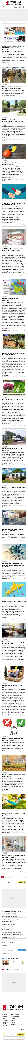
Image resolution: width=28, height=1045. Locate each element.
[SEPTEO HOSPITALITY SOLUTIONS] (14, 962)
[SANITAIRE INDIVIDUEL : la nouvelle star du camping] (14, 437)
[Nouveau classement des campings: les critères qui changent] (14, 589)
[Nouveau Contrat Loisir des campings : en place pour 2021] (14, 630)
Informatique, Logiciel (8, 937)
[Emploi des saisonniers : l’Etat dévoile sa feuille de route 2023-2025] (14, 34)
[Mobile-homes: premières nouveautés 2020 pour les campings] (14, 844)
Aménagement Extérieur (9, 913)
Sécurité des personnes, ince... (11, 940)
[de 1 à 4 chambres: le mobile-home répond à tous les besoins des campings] (14, 237)
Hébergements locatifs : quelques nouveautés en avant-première (12, 87)
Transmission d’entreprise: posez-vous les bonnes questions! (14, 203)
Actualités (5, 1014)
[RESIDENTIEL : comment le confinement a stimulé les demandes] (14, 475)
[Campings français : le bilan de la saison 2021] (14, 287)
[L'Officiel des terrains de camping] (14, 3)
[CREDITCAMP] (22, 962)
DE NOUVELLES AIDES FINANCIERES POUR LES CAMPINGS (12, 529)
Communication (6, 921)
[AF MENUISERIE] (5, 962)
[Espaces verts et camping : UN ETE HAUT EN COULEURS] (14, 387)
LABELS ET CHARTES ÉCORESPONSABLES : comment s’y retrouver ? (12, 121)
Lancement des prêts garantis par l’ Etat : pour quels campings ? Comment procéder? (13, 565)
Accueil (2, 22)
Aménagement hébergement (10, 916)
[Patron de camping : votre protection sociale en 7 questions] (14, 727)
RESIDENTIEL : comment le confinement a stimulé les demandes (14, 488)
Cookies (13, 1022)
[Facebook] (21, 1030)
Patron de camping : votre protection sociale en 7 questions (13, 739)
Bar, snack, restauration (9, 919)
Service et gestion (7, 942)
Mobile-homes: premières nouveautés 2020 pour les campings (13, 856)
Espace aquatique (7, 924)
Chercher (22, 950)
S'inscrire (22, 882)
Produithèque (6, 1025)
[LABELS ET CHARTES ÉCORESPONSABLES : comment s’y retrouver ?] (14, 108)
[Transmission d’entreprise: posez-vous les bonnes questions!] (14, 191)
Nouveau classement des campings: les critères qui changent (14, 602)
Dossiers (5, 1016)
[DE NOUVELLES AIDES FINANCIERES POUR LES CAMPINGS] (14, 517)
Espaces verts (6, 929)
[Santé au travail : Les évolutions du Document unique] (14, 151)
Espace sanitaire (7, 927)
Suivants (23, 877)
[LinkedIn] (23, 1030)
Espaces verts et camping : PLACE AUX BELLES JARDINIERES (13, 353)
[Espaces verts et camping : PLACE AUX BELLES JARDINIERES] (14, 341)
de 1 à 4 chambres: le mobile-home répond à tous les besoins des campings (12, 250)
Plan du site (13, 1024)
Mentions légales (15, 1014)
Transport (5, 945)
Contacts (13, 1020)
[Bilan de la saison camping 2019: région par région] (14, 801)
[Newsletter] (16, 7)
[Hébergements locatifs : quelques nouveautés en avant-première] (14, 75)
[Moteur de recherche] (23, 7)
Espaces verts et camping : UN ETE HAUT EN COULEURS (12, 400)
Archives (5, 1027)
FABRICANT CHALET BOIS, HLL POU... (11, 932)
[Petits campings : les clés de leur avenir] (14, 674)
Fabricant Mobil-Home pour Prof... (12, 934)
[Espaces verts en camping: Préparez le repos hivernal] (14, 763)
